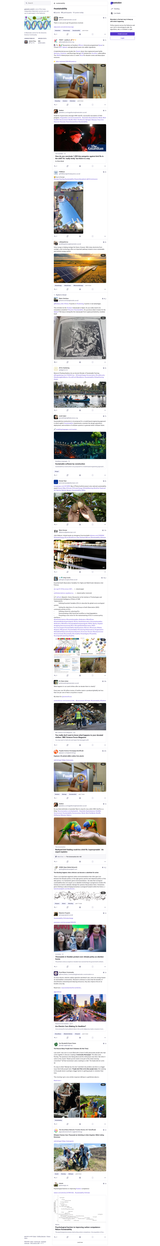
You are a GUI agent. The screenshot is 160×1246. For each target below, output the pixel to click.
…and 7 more (81, 794)
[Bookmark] (92, 34)
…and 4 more (85, 30)
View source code (35, 1243)
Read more (57, 1080)
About (34, 1236)
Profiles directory (41, 1236)
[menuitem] (68, 207)
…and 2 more (85, 1034)
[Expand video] (77, 231)
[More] (105, 34)
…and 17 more (78, 903)
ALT (104, 357)
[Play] (56, 231)
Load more (80, 1242)
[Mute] (59, 231)
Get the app (37, 1241)
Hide (103, 65)
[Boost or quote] (67, 34)
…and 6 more (80, 101)
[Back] (54, 3)
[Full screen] (80, 231)
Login (122, 38)
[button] (68, 207)
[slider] (68, 228)
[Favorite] (80, 34)
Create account (122, 34)
